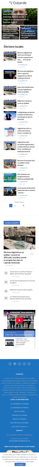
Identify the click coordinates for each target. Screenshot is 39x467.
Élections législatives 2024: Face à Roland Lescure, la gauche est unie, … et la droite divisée (25, 57)
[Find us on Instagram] (19, 364)
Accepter (20, 464)
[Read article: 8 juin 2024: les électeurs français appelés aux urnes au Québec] (10, 90)
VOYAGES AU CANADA (19, 415)
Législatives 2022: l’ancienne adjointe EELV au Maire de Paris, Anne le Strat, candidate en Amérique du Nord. (26, 146)
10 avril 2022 (22, 108)
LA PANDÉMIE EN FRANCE (19, 408)
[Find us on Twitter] (14, 364)
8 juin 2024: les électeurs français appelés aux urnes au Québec (25, 89)
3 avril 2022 (21, 138)
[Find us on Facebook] (10, 364)
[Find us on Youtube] (24, 364)
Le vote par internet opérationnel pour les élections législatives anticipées (28, 34)
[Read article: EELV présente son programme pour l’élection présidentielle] (10, 177)
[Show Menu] (2, 3)
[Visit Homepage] (19, 3)
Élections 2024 (8, 11)
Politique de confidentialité (25, 462)
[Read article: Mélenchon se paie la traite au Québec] (10, 104)
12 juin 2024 (21, 83)
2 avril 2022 (21, 170)
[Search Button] (36, 3)
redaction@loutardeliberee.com (19, 441)
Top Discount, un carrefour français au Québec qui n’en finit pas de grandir (21, 273)
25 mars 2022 (22, 197)
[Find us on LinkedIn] (29, 364)
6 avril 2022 (21, 124)
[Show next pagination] (27, 205)
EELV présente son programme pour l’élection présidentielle (25, 176)
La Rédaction (23, 65)
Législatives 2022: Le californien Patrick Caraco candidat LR (24, 130)
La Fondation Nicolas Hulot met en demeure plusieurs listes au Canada (20, 298)
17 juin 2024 (21, 67)
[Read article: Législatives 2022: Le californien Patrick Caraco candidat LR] (10, 131)
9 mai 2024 (21, 97)
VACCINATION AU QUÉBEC (19, 423)
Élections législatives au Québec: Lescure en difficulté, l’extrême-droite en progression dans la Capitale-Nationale (10, 32)
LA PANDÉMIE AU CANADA (19, 404)
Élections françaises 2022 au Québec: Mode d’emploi (26, 162)
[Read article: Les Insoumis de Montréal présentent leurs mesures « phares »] (10, 191)
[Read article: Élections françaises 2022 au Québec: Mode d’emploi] (10, 163)
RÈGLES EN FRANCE (19, 419)
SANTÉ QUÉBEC (19, 411)
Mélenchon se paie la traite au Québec (21, 290)
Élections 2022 (9, 101)
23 (23, 205)
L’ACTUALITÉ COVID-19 (19, 427)
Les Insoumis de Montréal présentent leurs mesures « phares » (26, 190)
